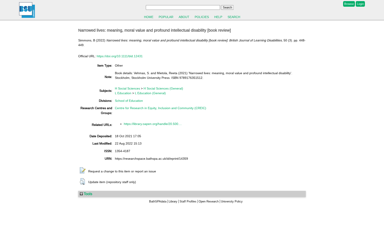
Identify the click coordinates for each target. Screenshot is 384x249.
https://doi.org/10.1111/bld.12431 (120, 56)
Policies (202, 17)
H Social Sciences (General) (163, 88)
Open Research (209, 201)
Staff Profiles (188, 201)
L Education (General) (150, 93)
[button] (83, 170)
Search (234, 17)
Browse (349, 4)
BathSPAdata (157, 201)
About (184, 17)
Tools (87, 194)
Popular (166, 17)
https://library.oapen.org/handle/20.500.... (153, 124)
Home (148, 17)
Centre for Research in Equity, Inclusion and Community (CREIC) (160, 108)
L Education (123, 93)
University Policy (232, 201)
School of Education (129, 100)
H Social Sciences (127, 88)
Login (360, 4)
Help (218, 17)
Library (173, 201)
